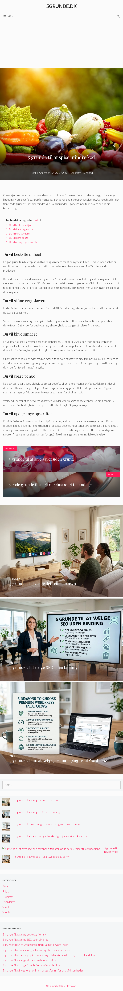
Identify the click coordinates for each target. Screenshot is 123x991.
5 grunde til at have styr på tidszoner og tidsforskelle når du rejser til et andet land (50, 955)
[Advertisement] (61, 44)
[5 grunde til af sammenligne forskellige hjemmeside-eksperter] (6, 840)
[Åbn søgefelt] (118, 16)
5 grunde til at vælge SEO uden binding (37, 812)
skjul (37, 220)
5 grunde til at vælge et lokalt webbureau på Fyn (42, 856)
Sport (5, 907)
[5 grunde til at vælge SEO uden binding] (61, 678)
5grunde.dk (61, 6)
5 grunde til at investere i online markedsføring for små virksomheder (42, 970)
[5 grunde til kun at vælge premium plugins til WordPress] (61, 771)
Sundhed (88, 172)
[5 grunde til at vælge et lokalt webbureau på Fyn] (6, 860)
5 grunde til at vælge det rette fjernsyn (37, 800)
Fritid (5, 891)
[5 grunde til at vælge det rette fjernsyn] (61, 595)
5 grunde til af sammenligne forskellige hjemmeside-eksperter (51, 836)
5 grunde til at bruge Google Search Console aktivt (32, 965)
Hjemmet (7, 896)
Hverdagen (75, 172)
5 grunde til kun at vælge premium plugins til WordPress (47, 824)
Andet (5, 886)
